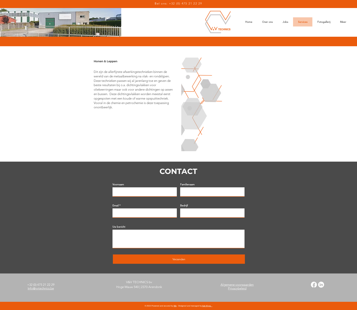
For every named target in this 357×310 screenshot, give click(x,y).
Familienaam (187, 184)
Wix (175, 306)
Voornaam (118, 184)
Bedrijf (184, 205)
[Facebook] (314, 285)
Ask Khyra (207, 306)
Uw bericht (118, 226)
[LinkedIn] (321, 285)
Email (115, 205)
